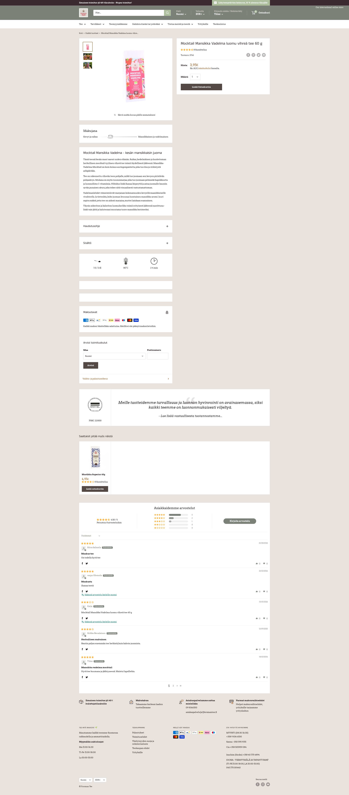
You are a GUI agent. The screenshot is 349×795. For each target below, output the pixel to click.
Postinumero (154, 350)
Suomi (83, 780)
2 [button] (173, 686)
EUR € (97, 780)
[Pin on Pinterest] (253, 55)
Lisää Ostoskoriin (201, 87)
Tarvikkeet (96, 24)
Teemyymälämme (118, 24)
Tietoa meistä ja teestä (179, 24)
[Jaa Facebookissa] (248, 55)
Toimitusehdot (139, 737)
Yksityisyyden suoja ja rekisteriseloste (143, 742)
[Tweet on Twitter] (259, 55)
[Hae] (167, 13)
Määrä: (184, 77)
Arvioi (90, 365)
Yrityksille (203, 24)
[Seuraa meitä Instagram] (263, 784)
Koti (81, 33)
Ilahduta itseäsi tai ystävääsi (146, 24)
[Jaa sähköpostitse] (264, 55)
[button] (187, 50)
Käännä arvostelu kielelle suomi (101, 595)
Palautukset (138, 732)
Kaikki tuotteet (91, 33)
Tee (81, 24)
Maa (85, 350)
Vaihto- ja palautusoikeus (95, 379)
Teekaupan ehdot (141, 748)
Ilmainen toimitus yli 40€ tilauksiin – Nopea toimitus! (105, 3)
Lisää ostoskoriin (95, 489)
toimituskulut (204, 68)
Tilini (217, 14)
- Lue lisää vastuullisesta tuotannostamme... (190, 416)
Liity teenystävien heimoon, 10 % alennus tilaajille (242, 3)
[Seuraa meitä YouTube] (268, 784)
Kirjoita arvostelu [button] (240, 521)
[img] (87, 543)
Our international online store (329, 7)
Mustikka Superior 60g (93, 474)
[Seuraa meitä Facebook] (258, 784)
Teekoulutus (219, 24)
